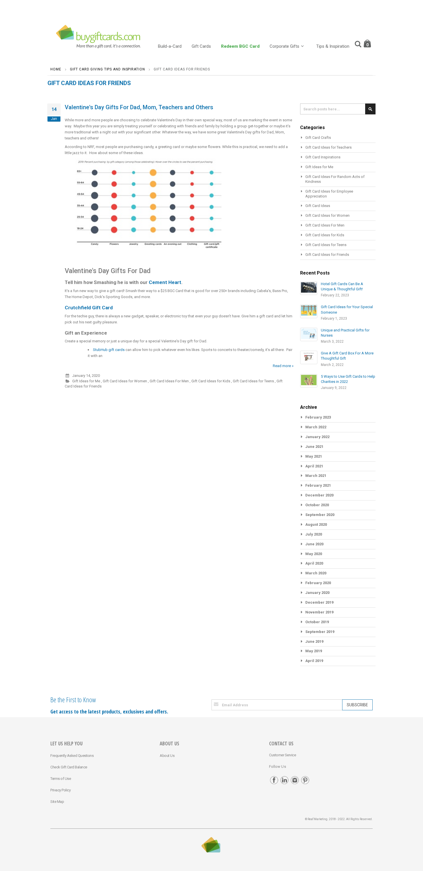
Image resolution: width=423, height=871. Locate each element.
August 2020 (316, 524)
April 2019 (314, 661)
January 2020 (317, 592)
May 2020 (313, 554)
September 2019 (319, 632)
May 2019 (313, 651)
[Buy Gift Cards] (99, 37)
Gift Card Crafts (318, 137)
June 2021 (314, 446)
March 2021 (315, 475)
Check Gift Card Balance (68, 767)
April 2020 (314, 563)
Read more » (283, 366)
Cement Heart (165, 282)
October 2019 (317, 622)
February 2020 (318, 583)
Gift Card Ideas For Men (169, 381)
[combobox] (338, 108)
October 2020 (317, 505)
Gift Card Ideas (317, 206)
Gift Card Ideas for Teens (253, 381)
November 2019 (319, 612)
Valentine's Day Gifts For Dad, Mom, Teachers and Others (139, 107)
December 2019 (319, 602)
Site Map (57, 801)
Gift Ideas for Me (86, 381)
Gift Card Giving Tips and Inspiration (107, 69)
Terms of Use (60, 778)
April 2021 (314, 466)
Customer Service (282, 755)
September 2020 (319, 515)
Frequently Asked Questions (72, 755)
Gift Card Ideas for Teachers (328, 147)
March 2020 (315, 573)
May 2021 (313, 456)
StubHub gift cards (109, 350)
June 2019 (314, 641)
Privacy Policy (60, 790)
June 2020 (314, 544)
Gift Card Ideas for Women (125, 381)
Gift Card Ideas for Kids (210, 381)
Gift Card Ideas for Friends (327, 254)
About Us (167, 755)
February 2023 (318, 417)
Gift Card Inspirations (322, 157)
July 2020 (313, 534)
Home (55, 69)
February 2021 (318, 485)
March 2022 (315, 427)
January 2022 (317, 437)
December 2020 (319, 495)
